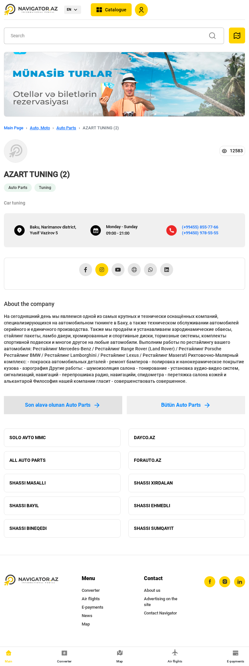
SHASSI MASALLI (27, 482)
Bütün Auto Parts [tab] (181, 405)
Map (86, 624)
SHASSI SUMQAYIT (154, 528)
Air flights (91, 598)
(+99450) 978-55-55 (200, 232)
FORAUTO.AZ (147, 460)
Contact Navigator (160, 613)
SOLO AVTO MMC (27, 437)
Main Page (13, 127)
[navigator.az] (31, 580)
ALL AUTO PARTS (27, 460)
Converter (91, 590)
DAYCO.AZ (144, 437)
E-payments (92, 607)
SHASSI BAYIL (24, 505)
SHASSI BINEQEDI (28, 528)
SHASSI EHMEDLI (152, 505)
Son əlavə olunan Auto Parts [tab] (57, 405)
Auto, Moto (40, 127)
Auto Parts (66, 127)
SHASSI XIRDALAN (153, 482)
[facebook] (209, 581)
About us (152, 590)
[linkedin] (239, 581)
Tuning (45, 187)
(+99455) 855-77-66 (200, 227)
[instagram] (224, 581)
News (87, 615)
